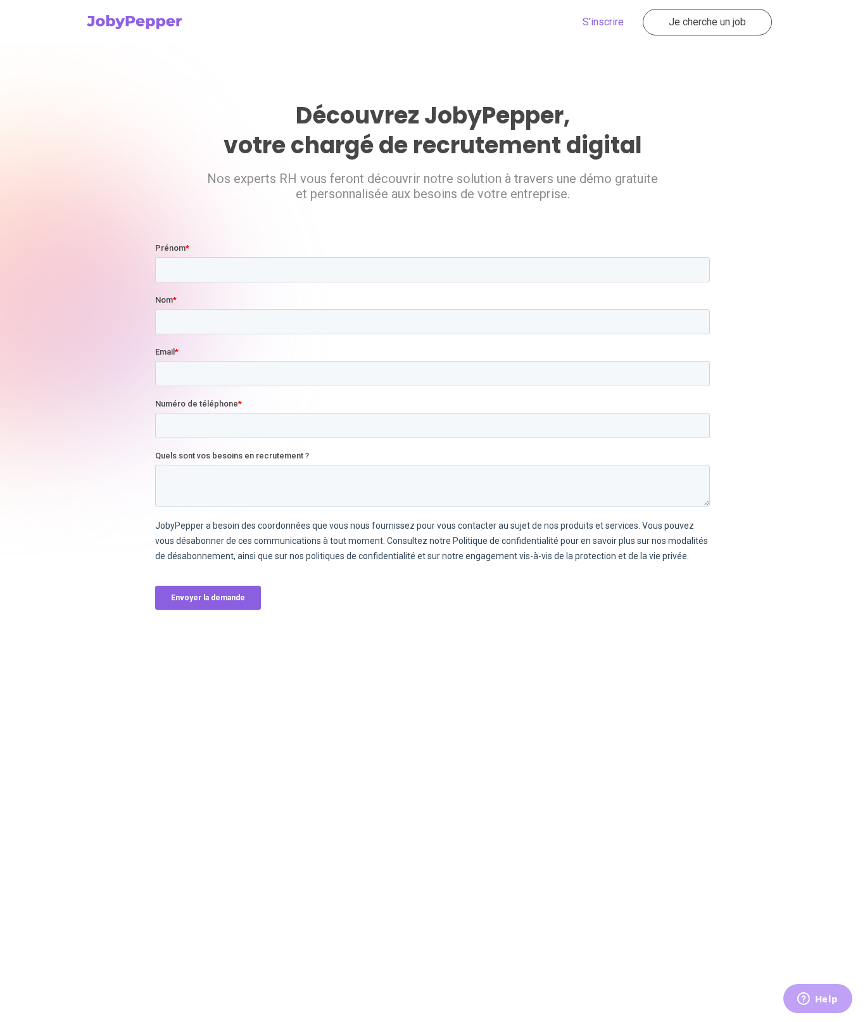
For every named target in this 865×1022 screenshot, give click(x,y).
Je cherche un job (707, 22)
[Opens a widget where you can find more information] (817, 1000)
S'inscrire (603, 22)
